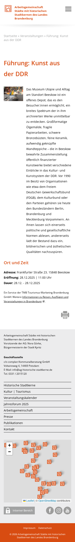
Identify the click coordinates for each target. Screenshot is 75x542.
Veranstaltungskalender (20, 398)
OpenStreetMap (47, 500)
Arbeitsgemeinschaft (18, 410)
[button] (49, 462)
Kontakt (9, 429)
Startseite (10, 36)
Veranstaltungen (31, 36)
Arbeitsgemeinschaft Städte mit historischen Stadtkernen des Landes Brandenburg (41, 536)
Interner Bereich (22, 510)
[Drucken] (65, 315)
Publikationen (13, 423)
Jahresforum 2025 (16, 404)
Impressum (29, 527)
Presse (8, 417)
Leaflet (30, 500)
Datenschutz (45, 527)
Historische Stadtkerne (19, 385)
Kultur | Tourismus (17, 391)
